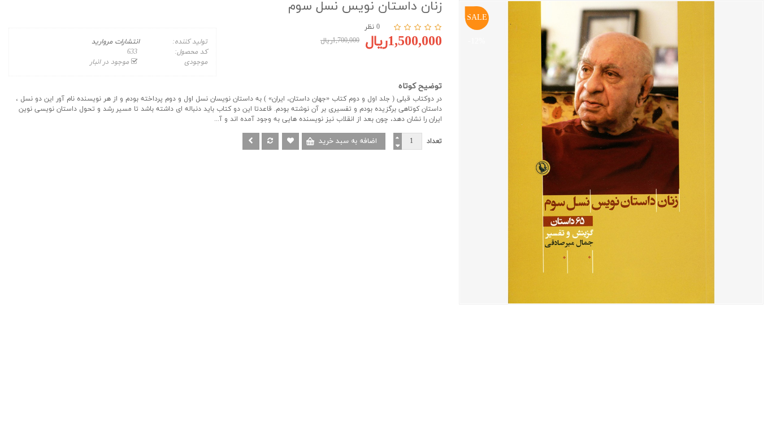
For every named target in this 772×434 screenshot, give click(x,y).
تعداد (434, 141)
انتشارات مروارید (116, 41)
